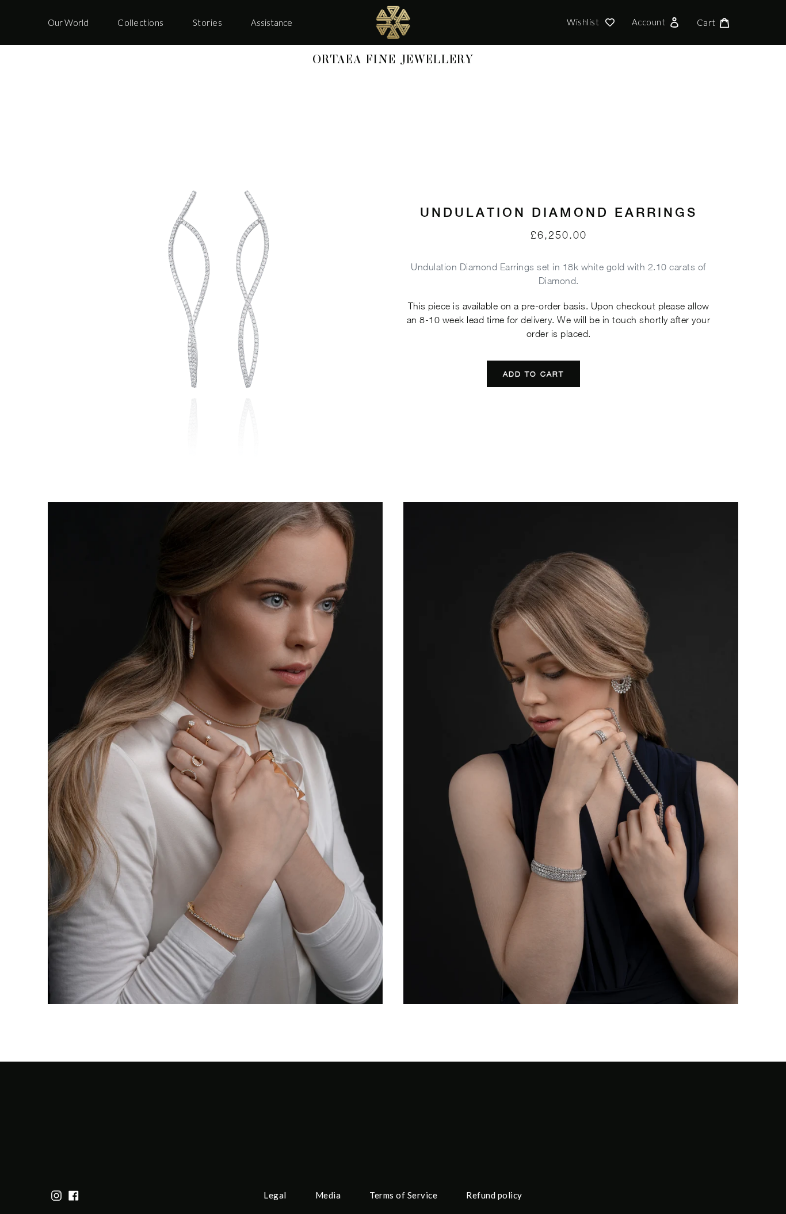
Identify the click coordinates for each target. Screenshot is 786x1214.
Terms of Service (403, 1195)
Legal (275, 1195)
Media (328, 1195)
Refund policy (494, 1195)
